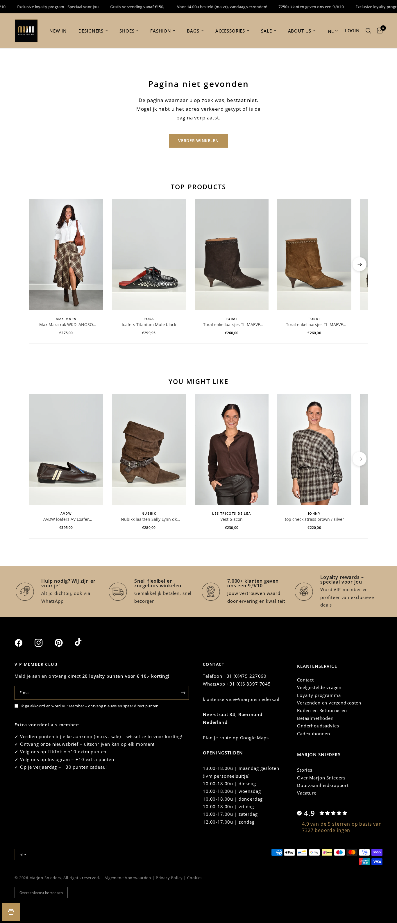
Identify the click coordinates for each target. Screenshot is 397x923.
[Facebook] (24, 642)
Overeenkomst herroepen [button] (41, 892)
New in (58, 31)
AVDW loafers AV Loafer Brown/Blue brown (66, 519)
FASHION (160, 31)
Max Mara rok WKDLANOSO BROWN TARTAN (66, 325)
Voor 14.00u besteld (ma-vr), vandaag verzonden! (212, 6)
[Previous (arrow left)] (37, 264)
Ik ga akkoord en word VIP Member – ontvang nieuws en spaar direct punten (90, 706)
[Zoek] (368, 30)
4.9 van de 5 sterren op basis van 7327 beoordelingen (342, 827)
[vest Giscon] (232, 449)
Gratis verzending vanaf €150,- (128, 6)
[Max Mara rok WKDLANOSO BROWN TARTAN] (66, 254)
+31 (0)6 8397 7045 (249, 684)
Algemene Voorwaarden (128, 877)
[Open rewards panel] (11, 912)
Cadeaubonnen (313, 733)
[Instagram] (44, 642)
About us (300, 31)
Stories (304, 770)
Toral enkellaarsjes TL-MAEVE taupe (314, 325)
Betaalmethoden (315, 718)
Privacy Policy (169, 877)
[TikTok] (84, 642)
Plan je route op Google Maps (236, 737)
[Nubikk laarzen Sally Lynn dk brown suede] (149, 449)
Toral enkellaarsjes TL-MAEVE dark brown (231, 325)
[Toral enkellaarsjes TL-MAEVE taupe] (314, 254)
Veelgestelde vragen (319, 687)
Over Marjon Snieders (321, 778)
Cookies (195, 877)
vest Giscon (232, 519)
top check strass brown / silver (314, 519)
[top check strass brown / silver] (314, 449)
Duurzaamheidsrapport (323, 785)
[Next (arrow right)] (359, 264)
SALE (266, 31)
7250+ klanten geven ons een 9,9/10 (301, 6)
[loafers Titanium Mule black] (149, 254)
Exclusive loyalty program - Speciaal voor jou (48, 6)
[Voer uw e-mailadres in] (183, 693)
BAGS (193, 31)
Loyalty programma (319, 695)
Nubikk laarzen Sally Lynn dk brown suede (149, 519)
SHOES (126, 31)
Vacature (306, 793)
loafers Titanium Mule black (149, 324)
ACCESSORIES (230, 31)
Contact (305, 680)
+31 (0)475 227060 (245, 676)
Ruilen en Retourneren (322, 710)
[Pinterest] (64, 642)
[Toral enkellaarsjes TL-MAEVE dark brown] (232, 254)
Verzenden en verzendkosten (329, 703)
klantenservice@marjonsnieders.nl (241, 699)
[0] (378, 30)
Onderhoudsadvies (318, 726)
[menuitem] (58, 30)
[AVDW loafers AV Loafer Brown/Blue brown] (66, 449)
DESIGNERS (91, 31)
